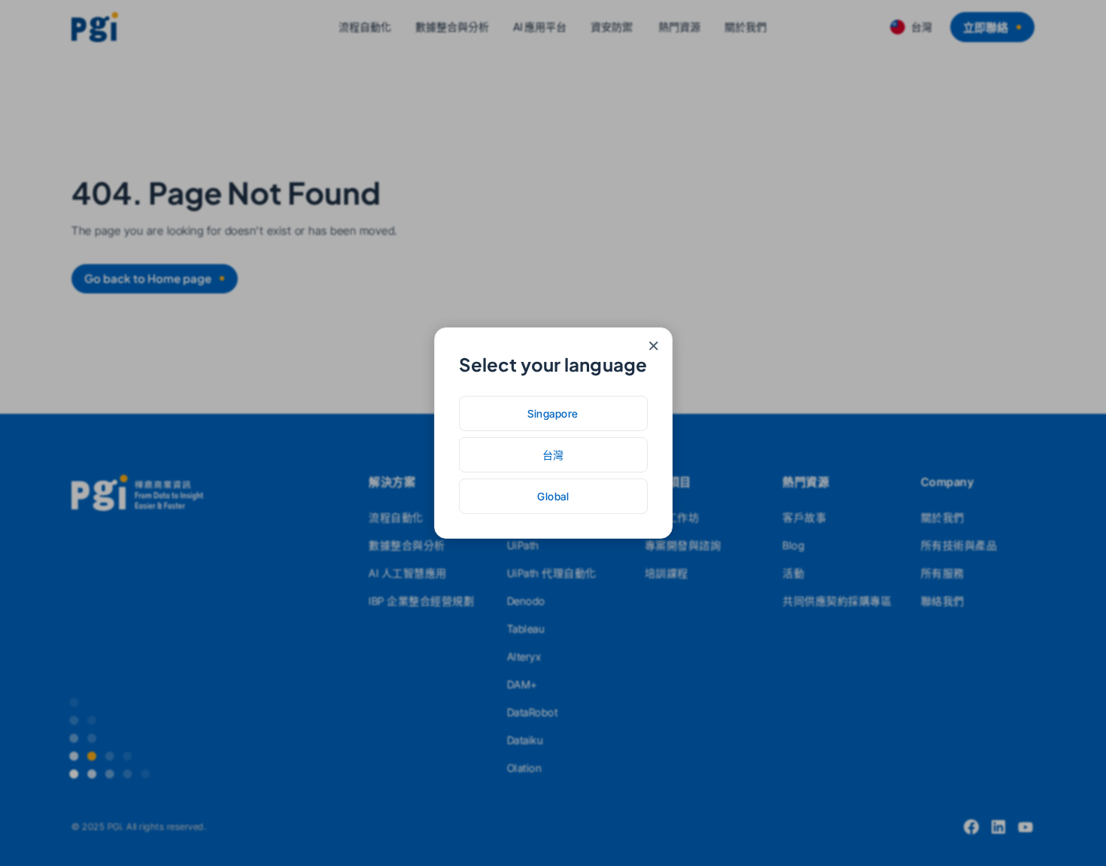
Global (553, 496)
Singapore (553, 413)
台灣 (553, 454)
